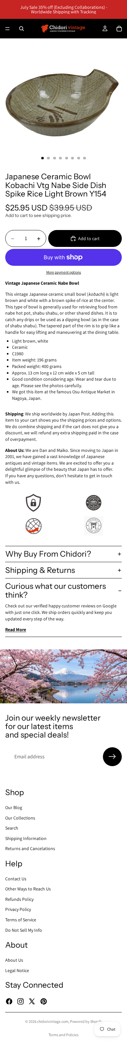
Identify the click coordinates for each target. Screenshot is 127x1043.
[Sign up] (112, 756)
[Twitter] (32, 1001)
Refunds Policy (19, 899)
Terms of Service (20, 920)
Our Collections (20, 817)
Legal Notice (17, 970)
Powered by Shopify (86, 1021)
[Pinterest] (44, 1001)
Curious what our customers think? (55, 590)
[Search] (21, 28)
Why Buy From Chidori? (48, 554)
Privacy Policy (18, 909)
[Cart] (119, 28)
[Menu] (7, 28)
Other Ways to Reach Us (28, 889)
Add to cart (89, 238)
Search (11, 828)
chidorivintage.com (52, 1021)
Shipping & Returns (40, 570)
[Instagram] (20, 1001)
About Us (14, 960)
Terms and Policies (63, 1034)
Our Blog (13, 807)
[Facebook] (9, 1001)
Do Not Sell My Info (23, 930)
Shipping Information (26, 838)
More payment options (63, 272)
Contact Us (15, 879)
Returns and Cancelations (30, 848)
